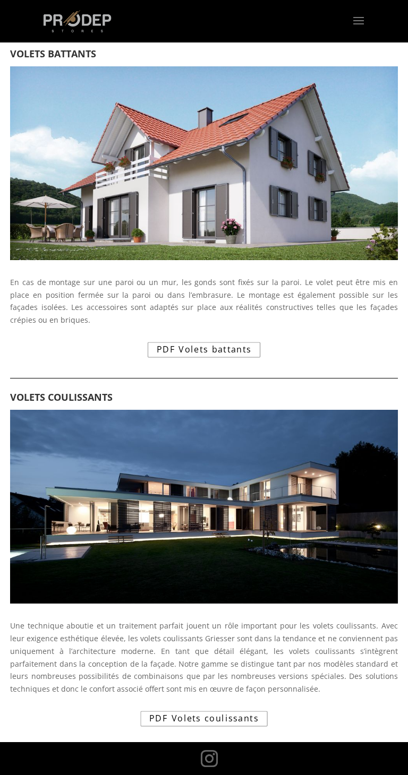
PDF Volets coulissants (204, 718)
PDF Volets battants (204, 349)
